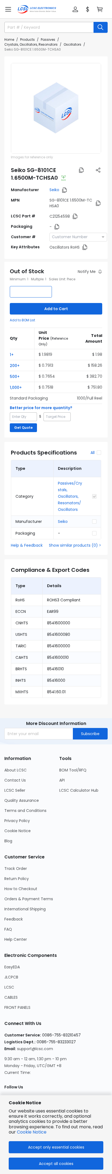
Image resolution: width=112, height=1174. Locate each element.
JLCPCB (11, 977)
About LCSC (15, 770)
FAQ (8, 929)
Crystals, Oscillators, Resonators (31, 44)
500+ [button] (15, 376)
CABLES (11, 997)
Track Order (15, 868)
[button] (8, 9)
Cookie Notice (17, 831)
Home (9, 39)
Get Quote (23, 427)
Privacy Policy (17, 820)
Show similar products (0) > (75, 545)
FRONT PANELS (17, 1007)
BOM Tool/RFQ (72, 770)
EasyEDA (12, 967)
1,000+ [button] (16, 387)
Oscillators (72, 44)
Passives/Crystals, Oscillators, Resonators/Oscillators (70, 496)
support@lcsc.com (35, 1048)
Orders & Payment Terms (28, 899)
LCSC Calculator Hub (78, 790)
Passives (48, 39)
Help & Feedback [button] (27, 545)
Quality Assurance (21, 800)
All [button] (93, 452)
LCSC (9, 987)
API (62, 780)
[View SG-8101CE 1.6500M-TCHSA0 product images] (56, 108)
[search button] (101, 27)
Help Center (15, 939)
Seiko (54, 190)
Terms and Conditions (25, 810)
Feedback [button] (13, 919)
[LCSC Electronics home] (36, 9)
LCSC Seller (14, 790)
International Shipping (25, 909)
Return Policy (16, 878)
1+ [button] (12, 354)
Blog (8, 841)
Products (27, 39)
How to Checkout (20, 889)
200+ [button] (15, 365)
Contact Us (15, 780)
